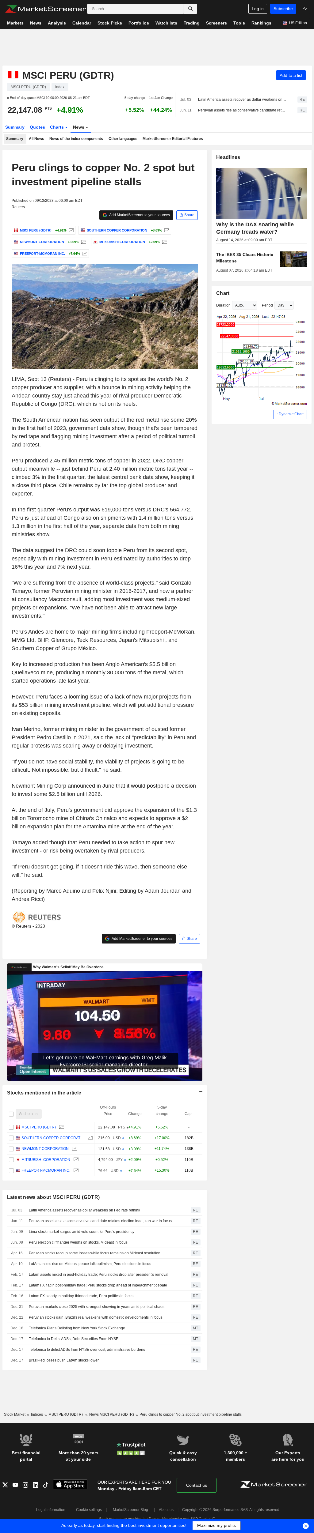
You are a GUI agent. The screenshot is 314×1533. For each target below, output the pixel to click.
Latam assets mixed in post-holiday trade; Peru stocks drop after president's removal (98, 1274)
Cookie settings (89, 1510)
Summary (15, 127)
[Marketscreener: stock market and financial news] (45, 8)
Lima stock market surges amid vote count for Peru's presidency (81, 1232)
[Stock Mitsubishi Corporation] (164, 241)
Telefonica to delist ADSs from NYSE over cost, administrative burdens (87, 1349)
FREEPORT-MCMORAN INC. (45, 1170)
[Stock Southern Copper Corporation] (166, 230)
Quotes (37, 127)
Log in (258, 8)
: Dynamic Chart (290, 414)
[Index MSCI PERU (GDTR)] (70, 230)
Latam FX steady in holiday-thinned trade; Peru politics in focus (81, 1296)
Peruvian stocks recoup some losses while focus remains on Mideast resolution (94, 1253)
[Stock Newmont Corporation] (83, 241)
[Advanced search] (190, 9)
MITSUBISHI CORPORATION (45, 1160)
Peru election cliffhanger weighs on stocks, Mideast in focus (78, 1242)
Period (267, 305)
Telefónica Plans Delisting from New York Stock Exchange (77, 1328)
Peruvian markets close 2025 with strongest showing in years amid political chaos (96, 1307)
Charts (57, 127)
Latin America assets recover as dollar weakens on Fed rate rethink (242, 99)
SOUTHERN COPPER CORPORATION (52, 1138)
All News (36, 139)
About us (166, 1510)
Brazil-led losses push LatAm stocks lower (64, 1360)
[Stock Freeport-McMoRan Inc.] (84, 253)
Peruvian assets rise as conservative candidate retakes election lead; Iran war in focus (242, 110)
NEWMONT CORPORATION (45, 1149)
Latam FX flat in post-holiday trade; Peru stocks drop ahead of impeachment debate (98, 1285)
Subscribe (283, 8)
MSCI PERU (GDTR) (38, 1127)
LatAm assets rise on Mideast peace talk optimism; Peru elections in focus (90, 1264)
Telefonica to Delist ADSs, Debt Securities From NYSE (73, 1339)
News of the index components (76, 139)
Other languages (123, 139)
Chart (222, 293)
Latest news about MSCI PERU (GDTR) (53, 1197)
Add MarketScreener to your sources (139, 215)
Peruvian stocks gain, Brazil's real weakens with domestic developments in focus (96, 1317)
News (79, 127)
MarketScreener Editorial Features (173, 139)
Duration (223, 305)
